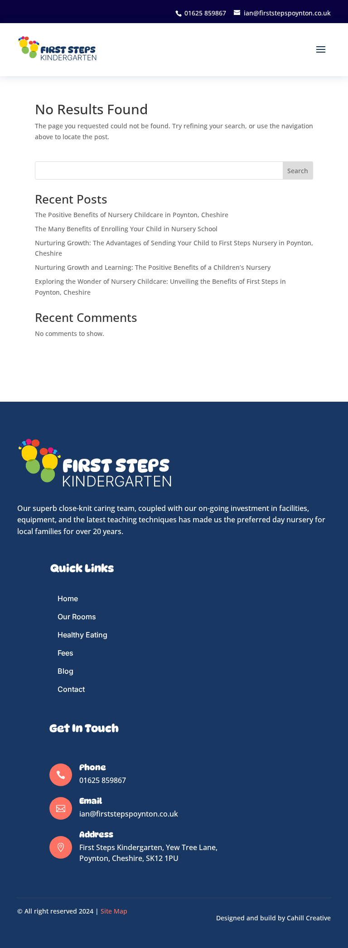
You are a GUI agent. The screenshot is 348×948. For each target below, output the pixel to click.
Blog (65, 671)
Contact (71, 689)
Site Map (114, 911)
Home (68, 598)
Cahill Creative (309, 918)
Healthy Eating (82, 634)
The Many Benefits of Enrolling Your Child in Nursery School (126, 228)
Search (297, 170)
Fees (65, 652)
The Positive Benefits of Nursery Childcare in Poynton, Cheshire (131, 214)
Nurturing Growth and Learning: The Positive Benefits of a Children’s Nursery (153, 267)
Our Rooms (77, 616)
